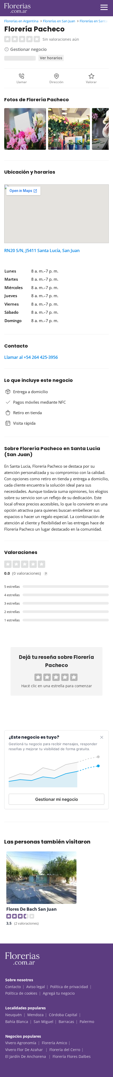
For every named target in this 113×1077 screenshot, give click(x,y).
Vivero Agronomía (20, 1042)
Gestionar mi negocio (56, 799)
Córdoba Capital (63, 1014)
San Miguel (43, 1021)
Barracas (66, 1021)
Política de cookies (21, 993)
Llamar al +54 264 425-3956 (31, 357)
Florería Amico (54, 1042)
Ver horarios (51, 57)
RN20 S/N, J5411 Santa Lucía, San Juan (42, 250)
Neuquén (13, 1014)
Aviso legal (35, 986)
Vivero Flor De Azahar (24, 1049)
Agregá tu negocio (59, 993)
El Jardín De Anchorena (26, 1056)
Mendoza (35, 1014)
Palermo (87, 1021)
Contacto (13, 986)
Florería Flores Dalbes (72, 1056)
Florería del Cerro (64, 1049)
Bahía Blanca (16, 1021)
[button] (38, 677)
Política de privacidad (69, 986)
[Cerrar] (101, 737)
